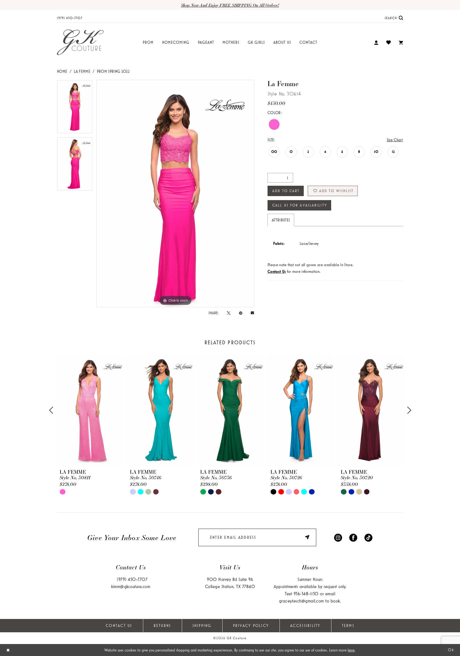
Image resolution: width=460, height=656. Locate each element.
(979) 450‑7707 (132, 579)
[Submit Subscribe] (308, 537)
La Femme (82, 71)
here (351, 650)
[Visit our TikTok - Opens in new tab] (368, 537)
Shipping (202, 625)
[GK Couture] (80, 42)
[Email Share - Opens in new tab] (252, 312)
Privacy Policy (251, 625)
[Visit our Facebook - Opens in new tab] (353, 537)
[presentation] (89, 410)
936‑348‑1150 (306, 593)
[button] (376, 42)
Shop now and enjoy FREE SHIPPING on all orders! (230, 5)
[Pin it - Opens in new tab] (241, 312)
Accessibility (305, 625)
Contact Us (119, 625)
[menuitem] (69, 17)
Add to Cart (285, 191)
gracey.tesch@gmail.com (301, 600)
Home (62, 71)
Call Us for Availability (299, 205)
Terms (348, 625)
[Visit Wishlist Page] (388, 42)
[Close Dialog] (8, 650)
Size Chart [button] (395, 139)
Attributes (281, 220)
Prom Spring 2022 (113, 71)
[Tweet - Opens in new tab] (229, 312)
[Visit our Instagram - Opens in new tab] (338, 537)
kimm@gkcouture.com (130, 586)
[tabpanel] (75, 108)
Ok (451, 649)
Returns (162, 625)
